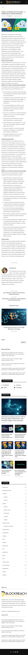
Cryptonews (15, 532)
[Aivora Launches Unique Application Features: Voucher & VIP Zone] (21, 429)
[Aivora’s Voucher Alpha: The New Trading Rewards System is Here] (7, 429)
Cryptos (15, 536)
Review (15, 571)
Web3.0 (15, 575)
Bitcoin (15, 500)
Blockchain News (15, 490)
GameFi (15, 542)
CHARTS (15, 493)
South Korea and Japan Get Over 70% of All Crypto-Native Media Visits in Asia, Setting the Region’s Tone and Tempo (12, 354)
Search (3, 339)
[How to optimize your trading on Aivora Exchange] (7, 465)
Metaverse (15, 552)
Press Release (15, 565)
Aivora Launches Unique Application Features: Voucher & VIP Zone (20, 436)
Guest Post (15, 545)
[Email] (25, 6)
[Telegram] (26, 6)
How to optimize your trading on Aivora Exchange (6, 472)
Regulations (15, 568)
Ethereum (15, 513)
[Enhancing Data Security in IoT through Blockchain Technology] (14, 317)
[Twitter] (11, 652)
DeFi (15, 539)
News (15, 555)
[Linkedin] (23, 6)
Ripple (15, 519)
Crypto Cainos (15, 523)
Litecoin (15, 516)
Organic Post (15, 562)
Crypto (15, 503)
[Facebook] (20, 6)
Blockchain (15, 487)
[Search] (26, 2)
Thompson (9, 16)
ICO (15, 549)
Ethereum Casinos (15, 526)
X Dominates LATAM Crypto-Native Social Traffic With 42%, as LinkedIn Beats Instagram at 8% (13, 369)
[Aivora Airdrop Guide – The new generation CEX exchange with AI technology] (21, 465)
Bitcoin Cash (15, 510)
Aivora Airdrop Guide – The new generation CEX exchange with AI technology (20, 472)
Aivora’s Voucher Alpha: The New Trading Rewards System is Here (11, 359)
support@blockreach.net (13, 611)
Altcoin (15, 497)
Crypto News (15, 529)
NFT (15, 558)
